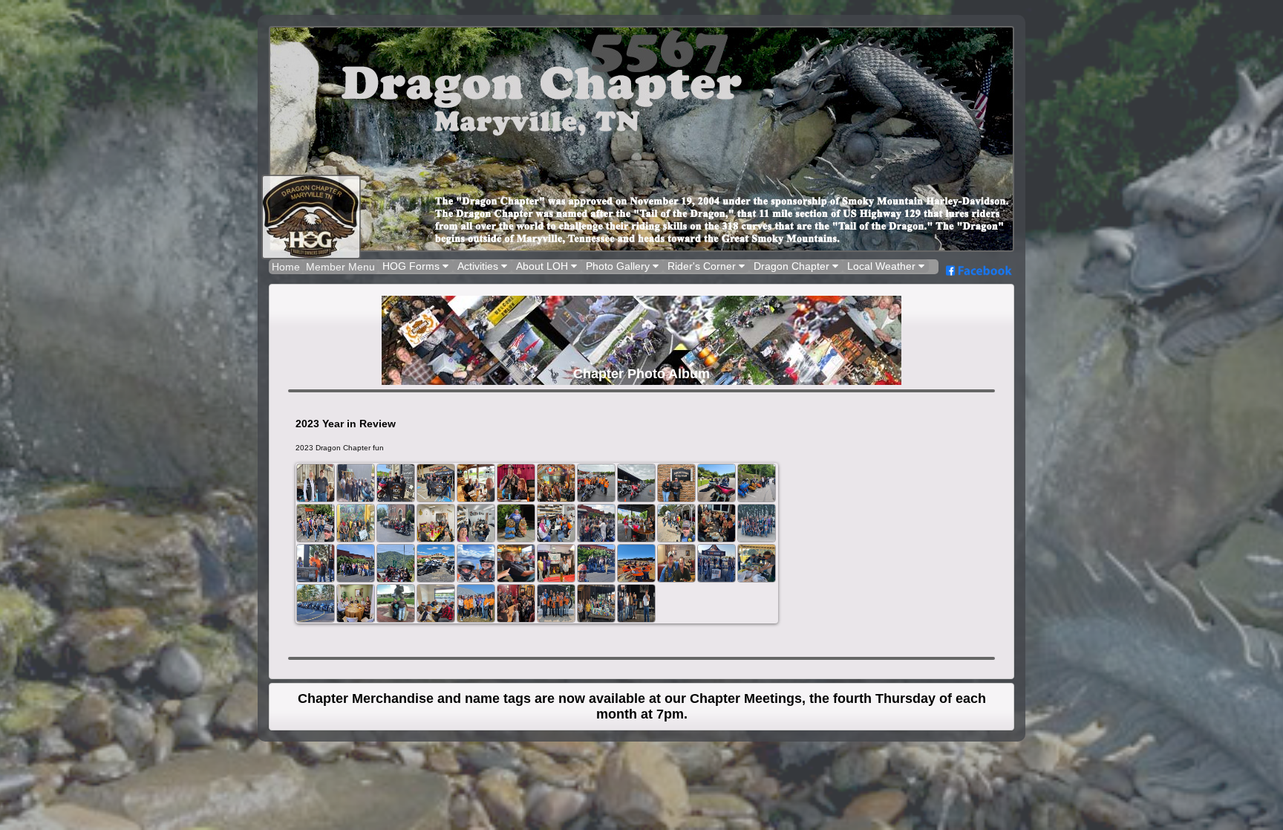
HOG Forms (412, 266)
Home (286, 267)
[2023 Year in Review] (316, 483)
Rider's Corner (703, 266)
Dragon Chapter (793, 266)
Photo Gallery (619, 266)
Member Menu (340, 267)
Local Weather (882, 266)
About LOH (543, 266)
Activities (479, 266)
